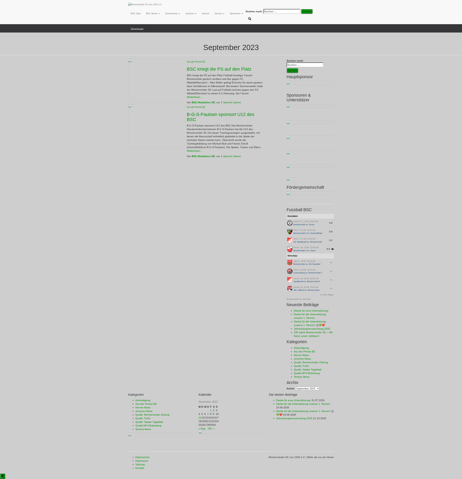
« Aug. (202, 428)
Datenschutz (142, 457)
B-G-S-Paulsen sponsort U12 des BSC (220, 117)
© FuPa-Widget (327, 295)
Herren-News (301, 355)
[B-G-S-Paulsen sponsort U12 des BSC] (160, 125)
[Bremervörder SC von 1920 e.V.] (145, 4)
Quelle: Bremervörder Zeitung (311, 362)
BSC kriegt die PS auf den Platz (219, 69)
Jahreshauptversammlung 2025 (312, 328)
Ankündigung (301, 347)
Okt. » (211, 428)
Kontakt (139, 468)
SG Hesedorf (314, 264)
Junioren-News (302, 358)
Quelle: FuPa (301, 365)
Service (219, 13)
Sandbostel (298, 281)
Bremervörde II (300, 233)
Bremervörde (299, 224)
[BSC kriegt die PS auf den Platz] (160, 80)
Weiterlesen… (195, 97)
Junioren (190, 13)
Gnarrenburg (299, 273)
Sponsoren (235, 13)
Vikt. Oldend (298, 290)
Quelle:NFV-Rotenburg (307, 373)
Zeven (311, 224)
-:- (331, 262)
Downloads (137, 28)
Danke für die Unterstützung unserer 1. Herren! (303, 403)
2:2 (331, 231)
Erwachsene (171, 13)
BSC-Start (136, 13)
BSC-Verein (152, 13)
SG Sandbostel (300, 242)
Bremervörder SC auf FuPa (299, 299)
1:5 (331, 223)
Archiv (291, 388)
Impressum (141, 460)
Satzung (140, 464)
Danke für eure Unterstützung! (311, 310)
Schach (205, 13)
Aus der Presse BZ (196, 62)
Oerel (312, 250)
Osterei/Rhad (316, 233)
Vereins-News (302, 376)
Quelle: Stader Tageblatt (307, 369)
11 (200, 417)
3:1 (331, 240)
